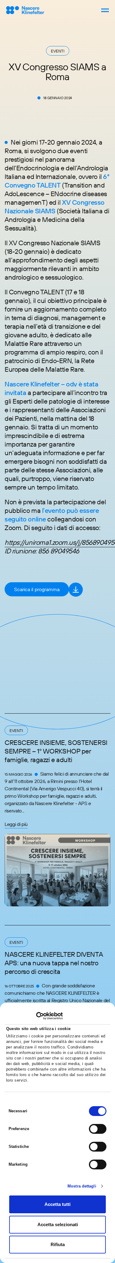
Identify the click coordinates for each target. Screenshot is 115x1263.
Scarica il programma (36, 589)
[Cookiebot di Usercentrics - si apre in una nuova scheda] (36, 1016)
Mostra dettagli (81, 1186)
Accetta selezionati (57, 1224)
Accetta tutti (57, 1204)
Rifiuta (58, 1244)
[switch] (97, 1129)
